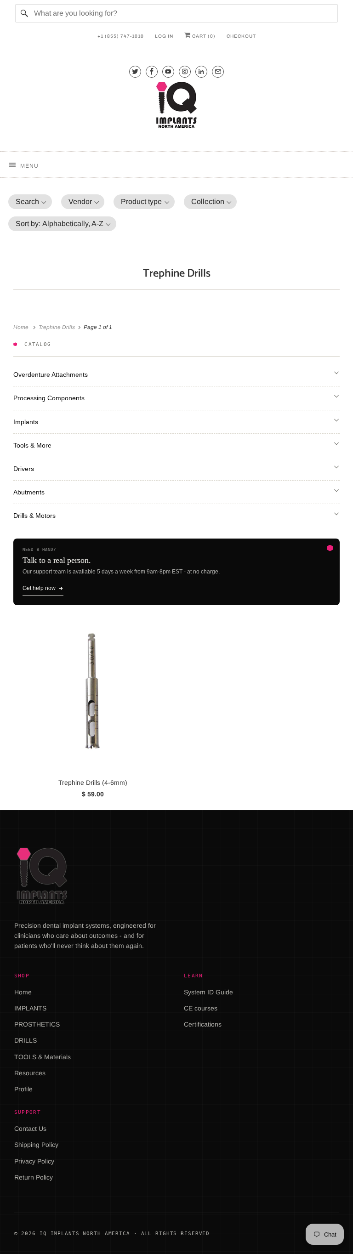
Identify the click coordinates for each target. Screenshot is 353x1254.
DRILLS (25, 1040)
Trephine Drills (177, 274)
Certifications (203, 1024)
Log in (164, 36)
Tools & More (32, 445)
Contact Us (30, 1128)
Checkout (241, 36)
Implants (25, 422)
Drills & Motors (34, 515)
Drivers (23, 468)
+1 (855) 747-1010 (120, 36)
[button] (30, 202)
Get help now (39, 588)
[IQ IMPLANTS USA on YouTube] (168, 71)
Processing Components (49, 398)
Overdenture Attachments (50, 374)
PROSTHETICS (37, 1024)
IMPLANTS (30, 1008)
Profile (23, 1089)
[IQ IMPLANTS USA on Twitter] (135, 71)
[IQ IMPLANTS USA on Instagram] (185, 71)
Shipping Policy (36, 1144)
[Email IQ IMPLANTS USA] (218, 71)
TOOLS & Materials (42, 1057)
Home (23, 992)
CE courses (200, 1008)
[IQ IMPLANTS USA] (176, 106)
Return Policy (33, 1177)
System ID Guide (208, 992)
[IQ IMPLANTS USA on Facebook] (152, 71)
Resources (30, 1073)
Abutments (29, 492)
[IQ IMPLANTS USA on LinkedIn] (201, 71)
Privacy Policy (34, 1161)
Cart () (203, 36)
